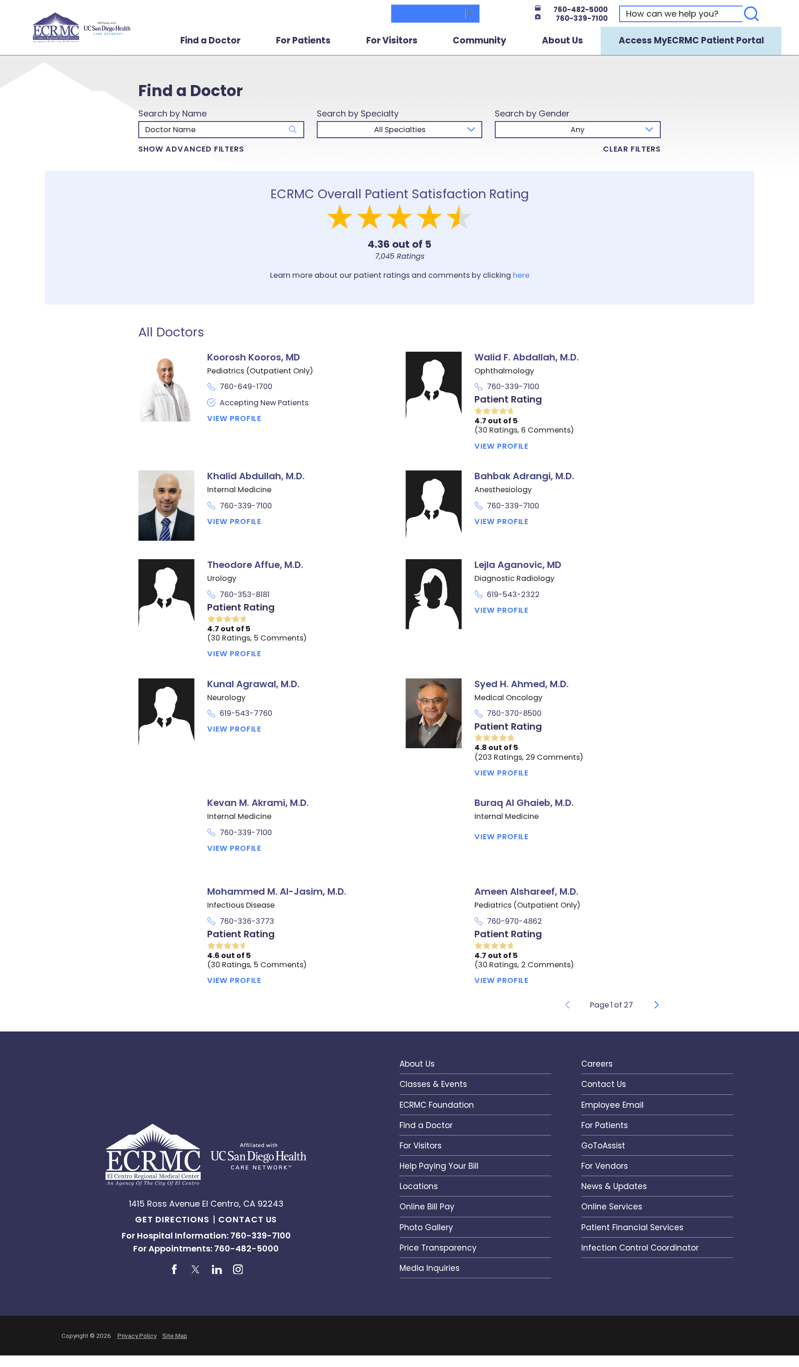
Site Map (174, 1335)
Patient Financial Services (632, 1227)
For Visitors (392, 40)
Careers (597, 1063)
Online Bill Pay (427, 1206)
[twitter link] (195, 1269)
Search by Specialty (358, 114)
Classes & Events (433, 1084)
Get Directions (172, 1219)
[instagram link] (238, 1269)
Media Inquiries (430, 1268)
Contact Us (247, 1219)
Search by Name (172, 114)
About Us (562, 40)
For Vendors (604, 1166)
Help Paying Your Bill (439, 1166)
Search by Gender (532, 114)
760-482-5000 (580, 9)
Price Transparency (438, 1247)
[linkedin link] (217, 1269)
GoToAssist (603, 1145)
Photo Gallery (426, 1227)
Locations (419, 1186)
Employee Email (612, 1105)
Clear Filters (632, 149)
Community (479, 40)
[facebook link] (174, 1269)
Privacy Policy (136, 1335)
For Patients (303, 40)
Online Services (611, 1206)
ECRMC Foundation (437, 1105)
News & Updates (614, 1186)
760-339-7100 (582, 18)
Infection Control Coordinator (640, 1247)
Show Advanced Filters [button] (191, 149)
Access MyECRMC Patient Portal (691, 40)
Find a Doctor (210, 40)
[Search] (751, 13)
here (521, 275)
